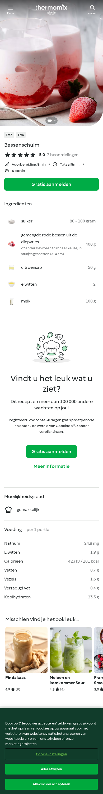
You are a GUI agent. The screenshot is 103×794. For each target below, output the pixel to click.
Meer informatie (51, 466)
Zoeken (92, 13)
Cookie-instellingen (51, 754)
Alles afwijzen (51, 769)
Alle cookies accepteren (52, 784)
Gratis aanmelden (51, 184)
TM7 (9, 135)
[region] (51, 751)
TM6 (21, 135)
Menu (10, 13)
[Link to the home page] (51, 9)
